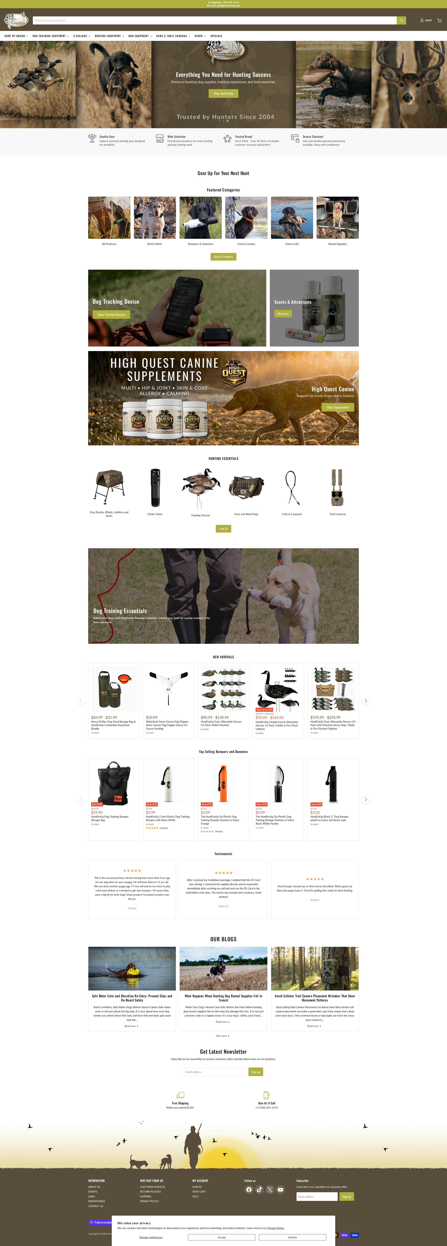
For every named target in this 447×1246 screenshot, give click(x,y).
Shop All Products (223, 256)
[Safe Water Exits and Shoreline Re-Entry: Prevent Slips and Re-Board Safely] (132, 968)
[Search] (401, 20)
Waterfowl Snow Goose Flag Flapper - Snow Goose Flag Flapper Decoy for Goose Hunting (168, 725)
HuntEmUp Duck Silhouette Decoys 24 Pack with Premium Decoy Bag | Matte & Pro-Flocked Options (332, 725)
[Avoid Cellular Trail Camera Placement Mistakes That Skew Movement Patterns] (315, 968)
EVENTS (92, 1191)
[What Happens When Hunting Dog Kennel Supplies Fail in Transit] (223, 968)
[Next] (366, 701)
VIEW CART (199, 1191)
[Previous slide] (9, 84)
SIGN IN (196, 1186)
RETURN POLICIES (150, 1191)
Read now (130, 1026)
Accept (222, 1237)
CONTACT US (95, 1206)
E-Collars (81, 36)
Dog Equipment (139, 36)
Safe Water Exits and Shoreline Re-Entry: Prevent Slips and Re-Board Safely (132, 997)
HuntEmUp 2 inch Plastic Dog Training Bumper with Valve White (168, 818)
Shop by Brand (15, 36)
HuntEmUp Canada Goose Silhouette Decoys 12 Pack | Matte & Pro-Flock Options (277, 725)
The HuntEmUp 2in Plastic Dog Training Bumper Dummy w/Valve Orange (220, 820)
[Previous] (81, 701)
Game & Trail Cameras (172, 36)
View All (223, 528)
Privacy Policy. (276, 1228)
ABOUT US (94, 1186)
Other (199, 36)
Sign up (255, 1072)
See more (222, 1035)
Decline (292, 1237)
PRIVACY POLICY (149, 1201)
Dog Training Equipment (50, 36)
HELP (195, 1196)
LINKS (91, 1196)
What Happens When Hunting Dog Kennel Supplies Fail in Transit (223, 997)
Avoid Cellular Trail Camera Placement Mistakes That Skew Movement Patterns (315, 997)
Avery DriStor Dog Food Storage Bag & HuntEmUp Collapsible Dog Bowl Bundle (113, 725)
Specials (216, 36)
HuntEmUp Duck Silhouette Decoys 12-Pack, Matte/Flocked (221, 723)
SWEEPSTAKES (96, 1201)
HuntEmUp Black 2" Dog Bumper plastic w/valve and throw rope (329, 818)
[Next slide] (437, 84)
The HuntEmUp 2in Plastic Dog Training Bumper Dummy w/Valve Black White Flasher (275, 820)
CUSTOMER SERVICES (152, 1186)
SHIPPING (145, 1196)
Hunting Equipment (108, 36)
